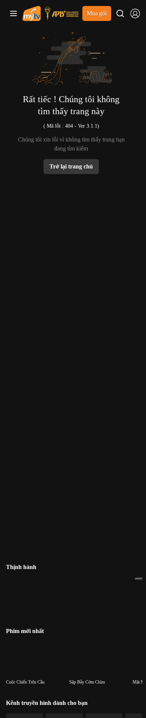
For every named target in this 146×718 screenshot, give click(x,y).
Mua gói (97, 13)
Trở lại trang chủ (71, 166)
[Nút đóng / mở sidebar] (13, 13)
